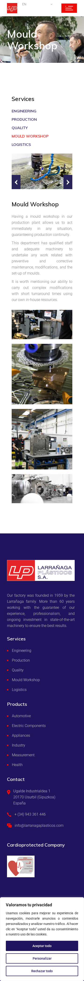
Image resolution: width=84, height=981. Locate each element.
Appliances (21, 735)
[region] (42, 939)
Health (17, 765)
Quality (20, 127)
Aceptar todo (42, 946)
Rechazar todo (42, 971)
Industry (18, 745)
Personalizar (42, 958)
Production (24, 119)
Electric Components (29, 725)
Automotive (21, 716)
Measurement (23, 755)
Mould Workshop (30, 136)
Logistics (21, 144)
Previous (16, 182)
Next (67, 182)
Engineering (24, 111)
